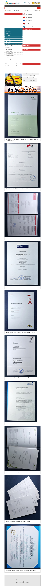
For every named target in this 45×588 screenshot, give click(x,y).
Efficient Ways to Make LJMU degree (11, 67)
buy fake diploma (32, 75)
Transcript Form (7, 47)
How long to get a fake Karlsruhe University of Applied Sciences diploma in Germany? (20, 332)
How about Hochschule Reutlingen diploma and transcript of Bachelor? (18, 521)
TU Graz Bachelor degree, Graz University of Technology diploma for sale (18, 188)
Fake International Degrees (30, 26)
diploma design (31, 77)
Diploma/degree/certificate (9, 45)
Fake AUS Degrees (29, 20)
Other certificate (8, 37)
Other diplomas (8, 43)
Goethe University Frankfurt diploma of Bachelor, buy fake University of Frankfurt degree (21, 422)
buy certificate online (35, 73)
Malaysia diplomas (9, 41)
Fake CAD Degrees (29, 17)
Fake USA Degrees (29, 14)
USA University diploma (33, 80)
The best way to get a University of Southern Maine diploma (14, 63)
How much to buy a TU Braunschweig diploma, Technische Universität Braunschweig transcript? (22, 237)
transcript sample (8, 31)
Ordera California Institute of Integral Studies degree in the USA (15, 65)
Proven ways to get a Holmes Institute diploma (12, 69)
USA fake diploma (25, 80)
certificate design (25, 77)
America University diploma (27, 73)
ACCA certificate (8, 33)
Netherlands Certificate (9, 29)
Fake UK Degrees (29, 23)
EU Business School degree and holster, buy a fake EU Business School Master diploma (21, 570)
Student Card (8, 39)
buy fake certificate (25, 75)
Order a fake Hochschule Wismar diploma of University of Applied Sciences (19, 377)
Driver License (8, 35)
